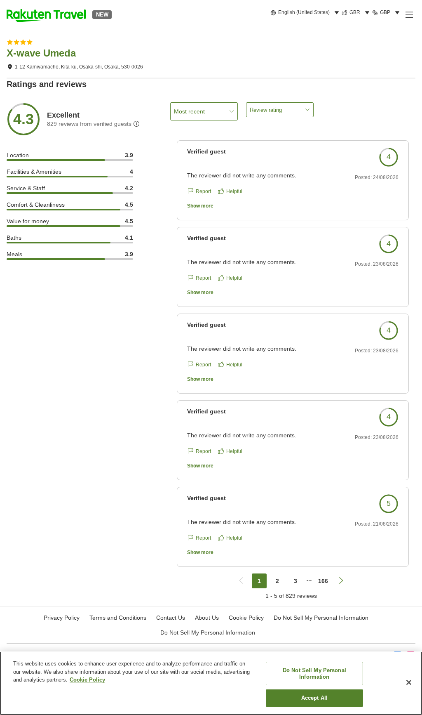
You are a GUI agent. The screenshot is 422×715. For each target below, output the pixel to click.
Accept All (314, 698)
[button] (46, 14)
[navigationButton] (241, 580)
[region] (211, 683)
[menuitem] (306, 13)
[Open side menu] (408, 14)
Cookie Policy (87, 680)
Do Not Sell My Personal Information (207, 632)
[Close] (409, 682)
